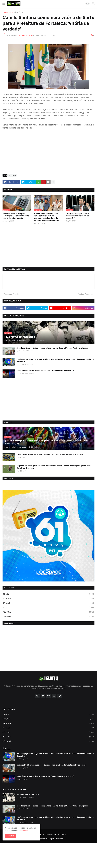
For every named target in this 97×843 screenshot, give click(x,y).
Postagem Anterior (11, 294)
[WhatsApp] (38, 182)
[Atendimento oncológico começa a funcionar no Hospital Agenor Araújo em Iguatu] (9, 351)
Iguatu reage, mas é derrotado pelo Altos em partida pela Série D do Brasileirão (50, 454)
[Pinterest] (43, 182)
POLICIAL (48, 607)
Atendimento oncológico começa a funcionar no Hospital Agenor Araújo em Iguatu (52, 348)
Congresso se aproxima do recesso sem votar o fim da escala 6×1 (77, 215)
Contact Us (51, 834)
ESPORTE (48, 719)
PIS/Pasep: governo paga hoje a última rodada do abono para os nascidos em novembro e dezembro (55, 360)
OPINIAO (48, 603)
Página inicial (8, 12)
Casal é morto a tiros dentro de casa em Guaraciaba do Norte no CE (45, 370)
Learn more (23, 830)
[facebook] (37, 696)
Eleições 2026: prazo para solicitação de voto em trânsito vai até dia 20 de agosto (16, 215)
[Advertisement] (48, 153)
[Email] (48, 182)
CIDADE (48, 594)
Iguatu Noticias (56, 839)
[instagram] (54, 696)
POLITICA (19, 12)
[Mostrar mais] (53, 182)
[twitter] (43, 696)
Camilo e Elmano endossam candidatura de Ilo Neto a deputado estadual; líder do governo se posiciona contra (46, 216)
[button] (3, 4)
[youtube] (48, 696)
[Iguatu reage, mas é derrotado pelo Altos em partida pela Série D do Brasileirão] (9, 457)
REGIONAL (48, 616)
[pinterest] (59, 696)
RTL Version (63, 834)
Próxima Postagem (85, 294)
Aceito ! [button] (11, 836)
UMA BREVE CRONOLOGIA (28, 794)
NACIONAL (48, 598)
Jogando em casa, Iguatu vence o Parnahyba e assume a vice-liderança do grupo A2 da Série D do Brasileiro (54, 467)
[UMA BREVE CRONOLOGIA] (9, 797)
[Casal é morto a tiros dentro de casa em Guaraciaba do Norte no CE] (9, 373)
